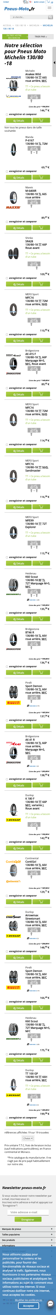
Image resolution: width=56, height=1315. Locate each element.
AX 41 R (30, 739)
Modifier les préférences (28, 1300)
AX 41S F (30, 354)
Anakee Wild (33, 74)
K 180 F (29, 798)
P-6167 (29, 140)
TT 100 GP (31, 1073)
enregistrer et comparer (23, 114)
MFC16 (29, 297)
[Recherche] (50, 17)
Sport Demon (33, 686)
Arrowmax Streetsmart (32, 917)
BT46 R (29, 632)
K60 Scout (31, 576)
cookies (26, 1254)
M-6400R (30, 190)
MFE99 (29, 520)
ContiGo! (30, 861)
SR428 (29, 241)
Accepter (28, 1306)
